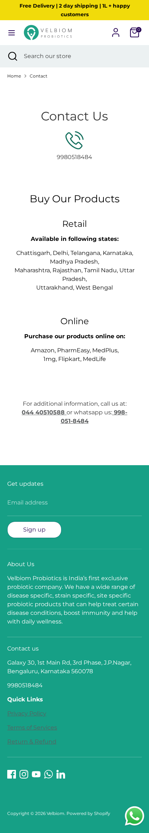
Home (14, 76)
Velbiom (55, 813)
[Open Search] (11, 56)
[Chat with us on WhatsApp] (134, 817)
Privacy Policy (26, 713)
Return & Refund (31, 741)
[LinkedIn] (60, 774)
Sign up (34, 529)
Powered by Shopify (88, 813)
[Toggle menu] (11, 32)
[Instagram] (24, 774)
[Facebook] (11, 774)
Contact (38, 76)
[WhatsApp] (48, 774)
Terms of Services (32, 727)
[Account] (115, 29)
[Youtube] (36, 774)
